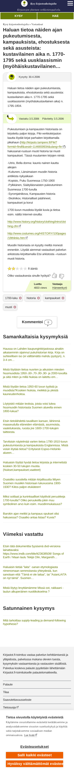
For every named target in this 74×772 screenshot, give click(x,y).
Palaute (8, 684)
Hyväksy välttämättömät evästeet (35, 764)
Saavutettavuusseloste (17, 699)
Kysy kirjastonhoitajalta (16, 24)
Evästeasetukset (34, 747)
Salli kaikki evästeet (35, 755)
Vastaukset (37, 24)
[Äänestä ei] (61, 276)
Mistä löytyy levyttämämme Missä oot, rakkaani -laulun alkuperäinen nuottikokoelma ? (33, 589)
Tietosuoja (9, 707)
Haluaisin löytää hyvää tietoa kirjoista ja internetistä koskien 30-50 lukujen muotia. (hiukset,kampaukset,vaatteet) (35, 466)
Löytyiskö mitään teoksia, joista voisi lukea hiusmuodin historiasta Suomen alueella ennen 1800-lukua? (32, 407)
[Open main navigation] (70, 3)
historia (31, 298)
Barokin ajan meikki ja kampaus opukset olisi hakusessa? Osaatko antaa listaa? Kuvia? (31, 515)
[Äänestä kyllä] (54, 275)
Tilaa (6, 692)
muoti (8, 307)
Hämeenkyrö (59, 287)
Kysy (19, 15)
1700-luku (11, 298)
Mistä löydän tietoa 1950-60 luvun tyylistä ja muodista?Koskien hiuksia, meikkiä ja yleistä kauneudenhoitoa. (30, 390)
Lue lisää (29, 735)
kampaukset (52, 298)
